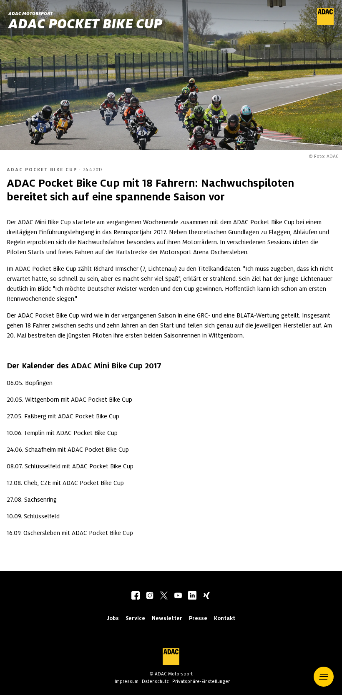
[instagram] (150, 596)
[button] (324, 677)
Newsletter (167, 618)
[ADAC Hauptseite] (325, 23)
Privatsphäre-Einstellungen (201, 681)
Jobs (113, 618)
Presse (198, 618)
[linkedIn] (192, 596)
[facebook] (135, 596)
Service (135, 618)
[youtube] (178, 596)
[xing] (206, 596)
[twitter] (164, 596)
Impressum (126, 681)
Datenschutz (155, 681)
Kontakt (224, 618)
